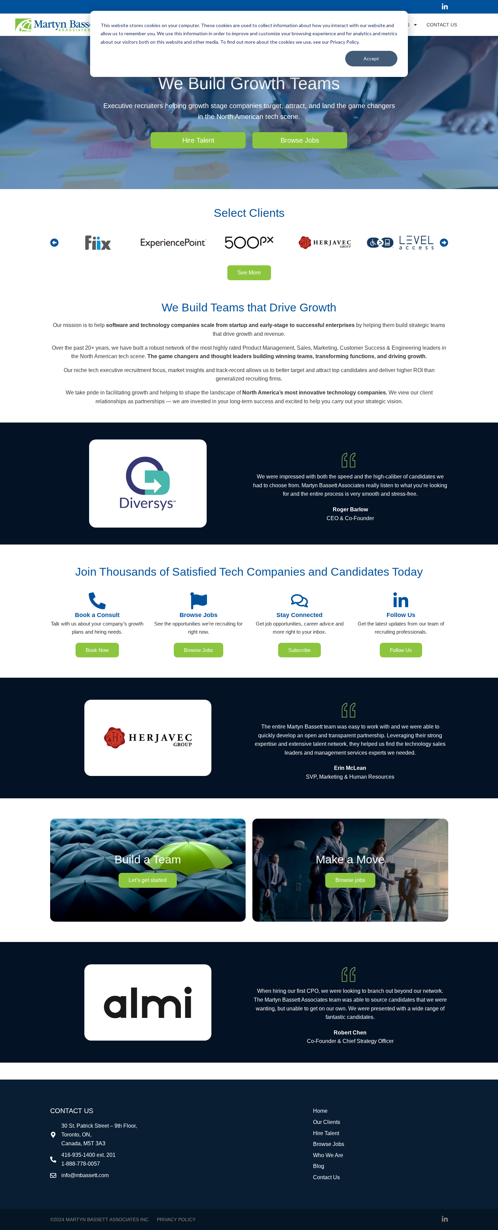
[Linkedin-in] (444, 6)
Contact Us (442, 24)
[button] (54, 242)
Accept (371, 58)
